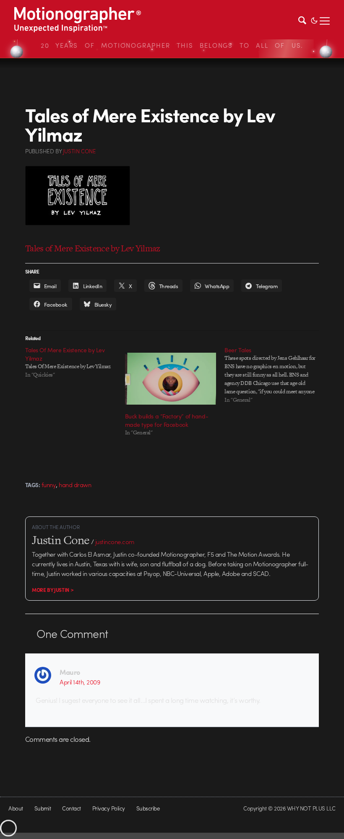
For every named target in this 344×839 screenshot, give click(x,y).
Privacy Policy (108, 808)
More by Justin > (52, 590)
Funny (49, 484)
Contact (71, 808)
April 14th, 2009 (80, 682)
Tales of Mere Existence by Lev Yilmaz (92, 248)
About (15, 808)
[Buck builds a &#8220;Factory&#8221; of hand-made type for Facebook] (170, 379)
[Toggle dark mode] (314, 19)
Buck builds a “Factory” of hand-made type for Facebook (166, 420)
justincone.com (115, 541)
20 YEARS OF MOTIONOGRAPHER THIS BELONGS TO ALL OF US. (172, 45)
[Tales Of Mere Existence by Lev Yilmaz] (75, 362)
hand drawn (75, 484)
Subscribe (147, 808)
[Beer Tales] (274, 375)
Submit (42, 808)
